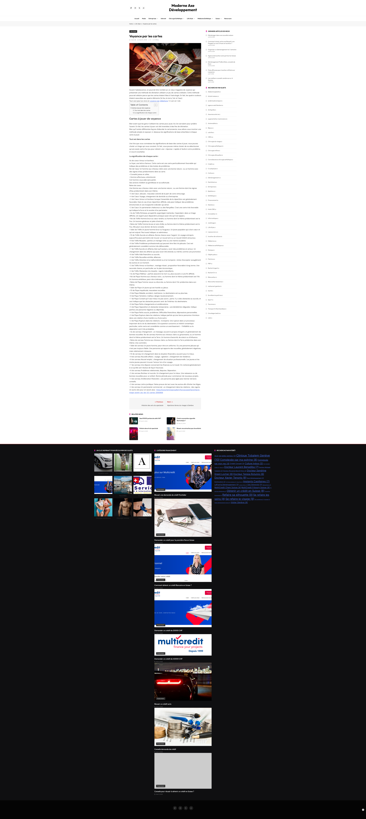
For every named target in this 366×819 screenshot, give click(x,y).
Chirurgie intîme (213, 150)
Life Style (133, 31)
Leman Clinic (243, 485)
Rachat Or (211, 273)
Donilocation (220, 482)
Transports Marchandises (216, 309)
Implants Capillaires (256, 481)
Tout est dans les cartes (142, 110)
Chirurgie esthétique (175, 18)
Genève (210, 205)
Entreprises (152, 18)
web (209, 318)
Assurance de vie (213, 114)
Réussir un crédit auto (162, 704)
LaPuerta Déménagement (226, 485)
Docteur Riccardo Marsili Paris (234, 471)
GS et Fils (239, 482)
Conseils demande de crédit (165, 749)
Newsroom (228, 18)
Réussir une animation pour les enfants (189, 428)
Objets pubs (212, 254)
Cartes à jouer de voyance (140, 108)
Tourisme (211, 304)
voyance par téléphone (159, 101)
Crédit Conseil (237, 464)
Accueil (136, 18)
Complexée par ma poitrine (238, 459)
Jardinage (211, 223)
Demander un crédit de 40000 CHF (168, 659)
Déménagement (213, 178)
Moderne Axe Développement (183, 7)
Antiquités (211, 110)
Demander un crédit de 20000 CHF (168, 630)
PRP (209, 263)
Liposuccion (212, 232)
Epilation (211, 191)
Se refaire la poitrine (215, 295)
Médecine (211, 241)
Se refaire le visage (240, 499)
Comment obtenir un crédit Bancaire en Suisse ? (173, 585)
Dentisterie (212, 182)
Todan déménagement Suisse (222, 502)
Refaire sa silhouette (237, 494)
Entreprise (211, 187)
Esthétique (211, 196)
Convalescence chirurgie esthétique (220, 159)
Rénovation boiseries (215, 282)
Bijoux (210, 128)
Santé (210, 291)
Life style (190, 18)
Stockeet (267, 499)
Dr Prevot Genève (231, 482)
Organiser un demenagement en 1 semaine (222, 49)
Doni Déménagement (255, 478)
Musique (210, 250)
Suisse (218, 18)
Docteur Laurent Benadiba (241, 466)
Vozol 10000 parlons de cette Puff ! (150, 418)
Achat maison (212, 96)
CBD (209, 137)
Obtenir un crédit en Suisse (245, 490)
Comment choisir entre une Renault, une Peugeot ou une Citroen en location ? (221, 42)
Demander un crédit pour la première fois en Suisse (174, 540)
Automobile (212, 123)
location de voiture (214, 236)
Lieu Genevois (254, 485)
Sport (210, 300)
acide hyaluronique (214, 101)
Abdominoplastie (214, 92)
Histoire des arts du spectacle (148, 428)
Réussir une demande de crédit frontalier (170, 495)
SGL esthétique (259, 499)
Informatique (212, 218)
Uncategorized (213, 313)
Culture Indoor (254, 463)
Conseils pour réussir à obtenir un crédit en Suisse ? (174, 791)
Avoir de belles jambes (225, 456)
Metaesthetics (266, 485)
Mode (144, 18)
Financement (212, 200)
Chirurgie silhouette (214, 155)
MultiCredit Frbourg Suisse (255, 487)
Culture (210, 173)
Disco (222, 467)
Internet (163, 18)
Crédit (210, 164)
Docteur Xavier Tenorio (230, 477)
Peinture (211, 259)
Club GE (133, 40)
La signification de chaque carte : (146, 113)
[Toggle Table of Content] (155, 105)
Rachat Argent (213, 268)
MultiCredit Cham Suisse (227, 487)
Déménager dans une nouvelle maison (220, 35)
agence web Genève (214, 105)
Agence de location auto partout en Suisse (222, 56)
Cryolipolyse (212, 169)
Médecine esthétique (204, 18)
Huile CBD (211, 209)
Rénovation (212, 277)
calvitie (210, 132)
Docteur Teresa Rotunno (248, 474)
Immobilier (211, 214)
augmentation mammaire (216, 119)
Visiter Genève (239, 502)
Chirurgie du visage (214, 141)
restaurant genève (214, 286)
